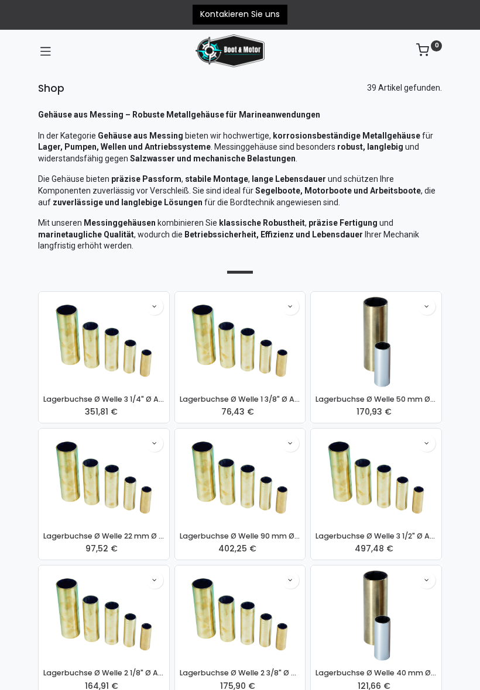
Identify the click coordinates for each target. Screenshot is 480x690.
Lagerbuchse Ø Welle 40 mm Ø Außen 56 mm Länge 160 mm (376, 673)
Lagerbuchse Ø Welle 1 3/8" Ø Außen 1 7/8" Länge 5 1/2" (240, 399)
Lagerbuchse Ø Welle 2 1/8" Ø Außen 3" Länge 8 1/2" (103, 673)
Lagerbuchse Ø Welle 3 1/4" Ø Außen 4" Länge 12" (103, 399)
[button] (154, 306)
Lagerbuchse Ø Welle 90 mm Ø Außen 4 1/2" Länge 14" (240, 536)
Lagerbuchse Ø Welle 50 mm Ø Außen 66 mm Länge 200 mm (376, 399)
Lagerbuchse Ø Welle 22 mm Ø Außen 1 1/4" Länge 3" (103, 536)
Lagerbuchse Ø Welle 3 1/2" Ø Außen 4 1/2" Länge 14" (376, 536)
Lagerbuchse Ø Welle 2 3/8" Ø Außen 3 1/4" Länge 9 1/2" (240, 673)
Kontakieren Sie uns (240, 14)
